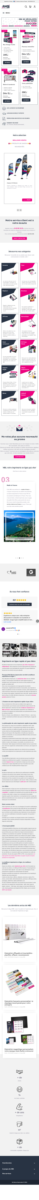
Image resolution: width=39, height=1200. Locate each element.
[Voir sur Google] (3, 629)
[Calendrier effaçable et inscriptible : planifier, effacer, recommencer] (19, 934)
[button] (16, 558)
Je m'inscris (19, 456)
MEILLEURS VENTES (19, 140)
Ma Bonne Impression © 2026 (19, 1182)
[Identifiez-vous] (34, 6)
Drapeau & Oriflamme (12, 183)
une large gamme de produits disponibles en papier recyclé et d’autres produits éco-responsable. (18, 855)
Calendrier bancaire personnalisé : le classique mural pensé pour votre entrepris (19, 1003)
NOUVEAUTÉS (19, 146)
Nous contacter (19, 238)
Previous (18, 210)
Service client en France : (22, 1)
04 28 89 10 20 (31, 1)
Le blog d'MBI (22, 957)
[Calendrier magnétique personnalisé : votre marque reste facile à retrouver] (19, 1030)
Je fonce (7, 62)
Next (21, 210)
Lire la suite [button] (7, 622)
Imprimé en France (8, 1)
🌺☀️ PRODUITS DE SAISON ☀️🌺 (19, 143)
